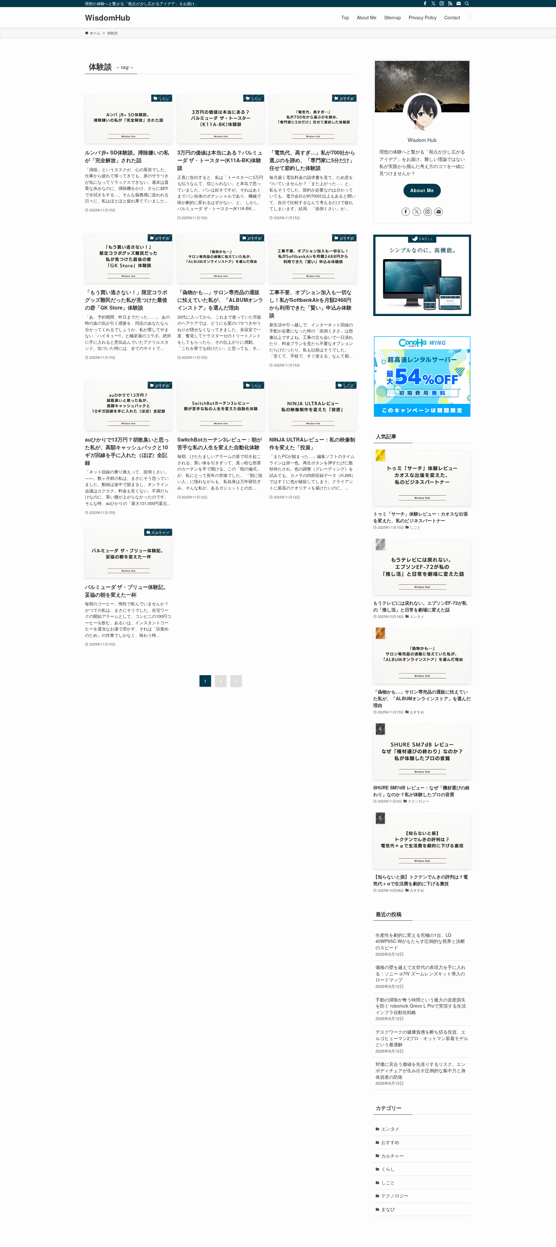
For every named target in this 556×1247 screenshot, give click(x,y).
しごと (388, 1182)
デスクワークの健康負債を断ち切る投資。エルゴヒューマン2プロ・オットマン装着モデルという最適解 (421, 1041)
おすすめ (390, 1142)
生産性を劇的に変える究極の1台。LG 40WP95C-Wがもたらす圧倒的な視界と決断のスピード (420, 944)
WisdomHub (107, 17)
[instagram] (442, 3)
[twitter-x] (433, 3)
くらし (388, 1169)
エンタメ (390, 1128)
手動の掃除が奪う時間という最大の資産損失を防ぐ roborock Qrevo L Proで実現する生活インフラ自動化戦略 (420, 1009)
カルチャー (392, 1155)
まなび (388, 1209)
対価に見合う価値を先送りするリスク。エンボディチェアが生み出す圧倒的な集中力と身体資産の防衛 (420, 1073)
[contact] (458, 3)
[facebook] (425, 3)
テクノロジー (394, 1195)
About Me (422, 190)
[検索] (467, 3)
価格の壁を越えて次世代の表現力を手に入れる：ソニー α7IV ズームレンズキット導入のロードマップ (420, 976)
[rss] (450, 3)
